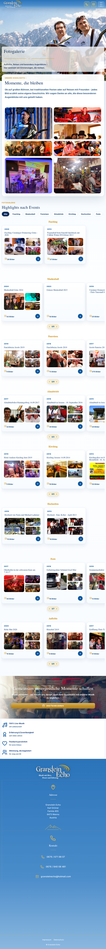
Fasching (16, 214)
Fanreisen (44, 214)
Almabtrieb (58, 214)
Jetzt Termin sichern (55, 706)
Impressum (46, 940)
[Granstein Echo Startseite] (42, 4)
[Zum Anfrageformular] (93, 4)
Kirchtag (72, 214)
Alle (5, 214)
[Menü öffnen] (101, 4)
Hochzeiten (86, 214)
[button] (22, 244)
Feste (98, 214)
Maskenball (30, 214)
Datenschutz (59, 940)
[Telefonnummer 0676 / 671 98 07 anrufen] (87, 4)
